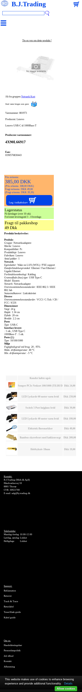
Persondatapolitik (12, 650)
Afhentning (9, 666)
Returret (8, 596)
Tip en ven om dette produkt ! (37, 40)
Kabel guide (10, 617)
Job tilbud (8, 656)
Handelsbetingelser (13, 645)
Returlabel (9, 606)
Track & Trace (11, 601)
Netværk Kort (28, 96)
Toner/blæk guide (12, 612)
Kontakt (8, 661)
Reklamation (10, 590)
